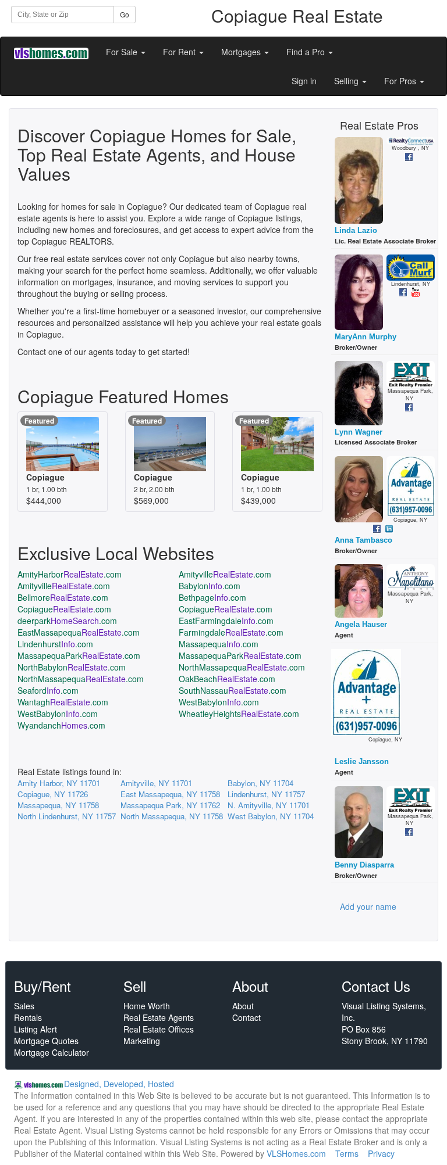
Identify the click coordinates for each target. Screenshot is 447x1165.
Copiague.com (64, 609)
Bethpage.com (212, 597)
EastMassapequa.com (78, 632)
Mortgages (242, 52)
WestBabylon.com (219, 702)
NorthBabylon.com (71, 667)
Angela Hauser (361, 624)
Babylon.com (209, 586)
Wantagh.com (62, 702)
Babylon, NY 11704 (260, 782)
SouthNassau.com (232, 690)
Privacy (381, 1153)
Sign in (304, 81)
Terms (347, 1153)
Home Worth (146, 1006)
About (243, 1006)
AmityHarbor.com (69, 574)
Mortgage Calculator (51, 1052)
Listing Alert (35, 1029)
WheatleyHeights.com (239, 713)
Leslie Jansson (362, 761)
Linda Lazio (356, 230)
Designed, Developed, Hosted (119, 1083)
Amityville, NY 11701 (156, 782)
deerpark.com (67, 620)
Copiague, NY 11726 (52, 794)
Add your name (368, 906)
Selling (347, 81)
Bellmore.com (62, 597)
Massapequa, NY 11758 (58, 805)
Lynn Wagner (358, 432)
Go (124, 14)
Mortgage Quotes (46, 1040)
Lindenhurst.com (55, 644)
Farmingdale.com (231, 632)
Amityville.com (225, 574)
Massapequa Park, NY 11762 (170, 805)
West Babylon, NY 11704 (271, 816)
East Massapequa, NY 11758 (170, 794)
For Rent (180, 52)
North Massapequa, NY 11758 (171, 816)
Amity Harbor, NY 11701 (58, 782)
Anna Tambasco (363, 540)
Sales (24, 1006)
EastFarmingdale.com (226, 620)
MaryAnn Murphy (365, 336)
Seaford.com (48, 690)
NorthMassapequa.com (242, 667)
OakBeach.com (227, 678)
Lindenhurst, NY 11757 (266, 794)
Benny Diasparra (364, 865)
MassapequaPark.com (78, 655)
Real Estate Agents (158, 1017)
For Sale (123, 52)
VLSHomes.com (296, 1153)
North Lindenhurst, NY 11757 (66, 816)
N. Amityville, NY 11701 (269, 805)
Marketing (141, 1040)
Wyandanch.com (61, 725)
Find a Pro (306, 52)
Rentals (28, 1017)
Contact (246, 1017)
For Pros (401, 81)
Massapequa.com (218, 644)
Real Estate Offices (158, 1029)
